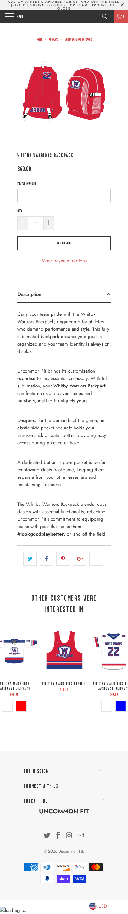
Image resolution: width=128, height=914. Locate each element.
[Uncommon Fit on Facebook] (58, 836)
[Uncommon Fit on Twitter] (47, 836)
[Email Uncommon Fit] (80, 836)
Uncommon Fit (64, 16)
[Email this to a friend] (96, 559)
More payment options (64, 260)
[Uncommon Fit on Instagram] (69, 836)
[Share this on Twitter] (30, 559)
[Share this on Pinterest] (63, 559)
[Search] (106, 16)
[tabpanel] (64, 422)
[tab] (64, 294)
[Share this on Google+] (79, 559)
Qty (19, 211)
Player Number (26, 183)
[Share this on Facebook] (46, 559)
